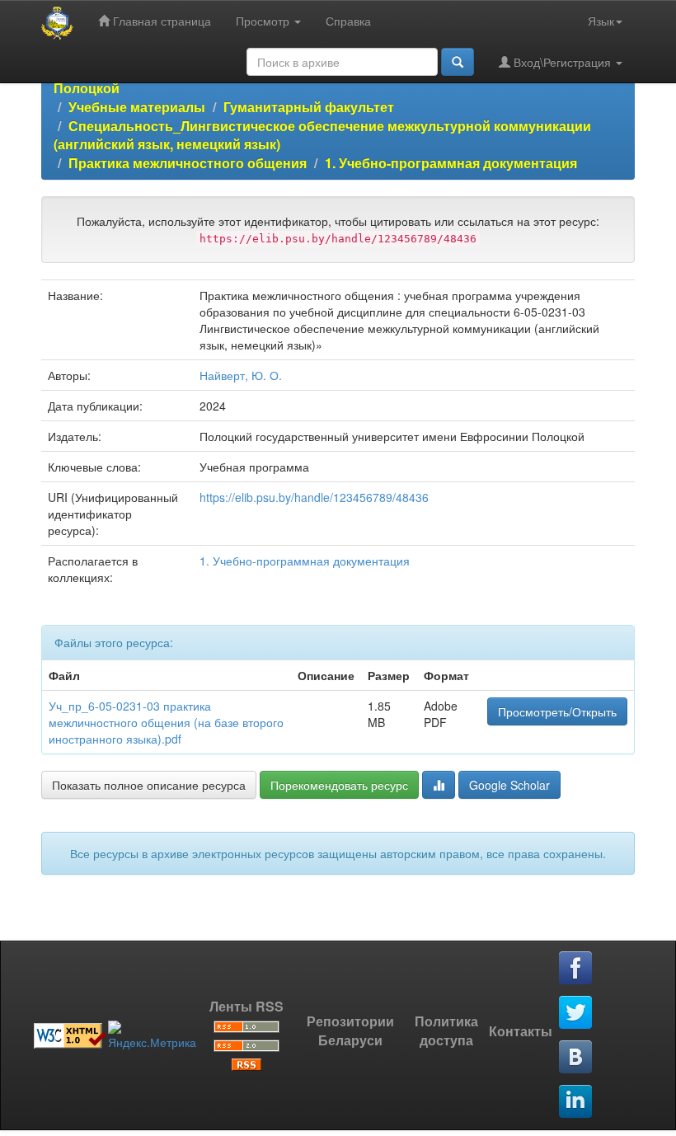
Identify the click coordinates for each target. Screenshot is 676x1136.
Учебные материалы (136, 106)
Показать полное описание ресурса (149, 785)
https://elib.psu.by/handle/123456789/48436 (314, 497)
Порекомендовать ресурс (339, 785)
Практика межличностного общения (187, 162)
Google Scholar (509, 785)
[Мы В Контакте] (576, 1057)
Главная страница (160, 20)
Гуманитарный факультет (308, 106)
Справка (348, 20)
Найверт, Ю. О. (241, 375)
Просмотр (264, 20)
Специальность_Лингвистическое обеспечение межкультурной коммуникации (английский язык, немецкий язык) (322, 135)
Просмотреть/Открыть (557, 711)
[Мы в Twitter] (576, 1013)
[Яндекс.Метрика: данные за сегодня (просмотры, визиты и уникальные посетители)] (152, 1035)
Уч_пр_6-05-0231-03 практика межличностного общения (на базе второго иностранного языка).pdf (166, 722)
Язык (601, 20)
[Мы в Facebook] (576, 968)
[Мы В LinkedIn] (576, 1102)
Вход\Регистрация (562, 62)
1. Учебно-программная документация (451, 162)
